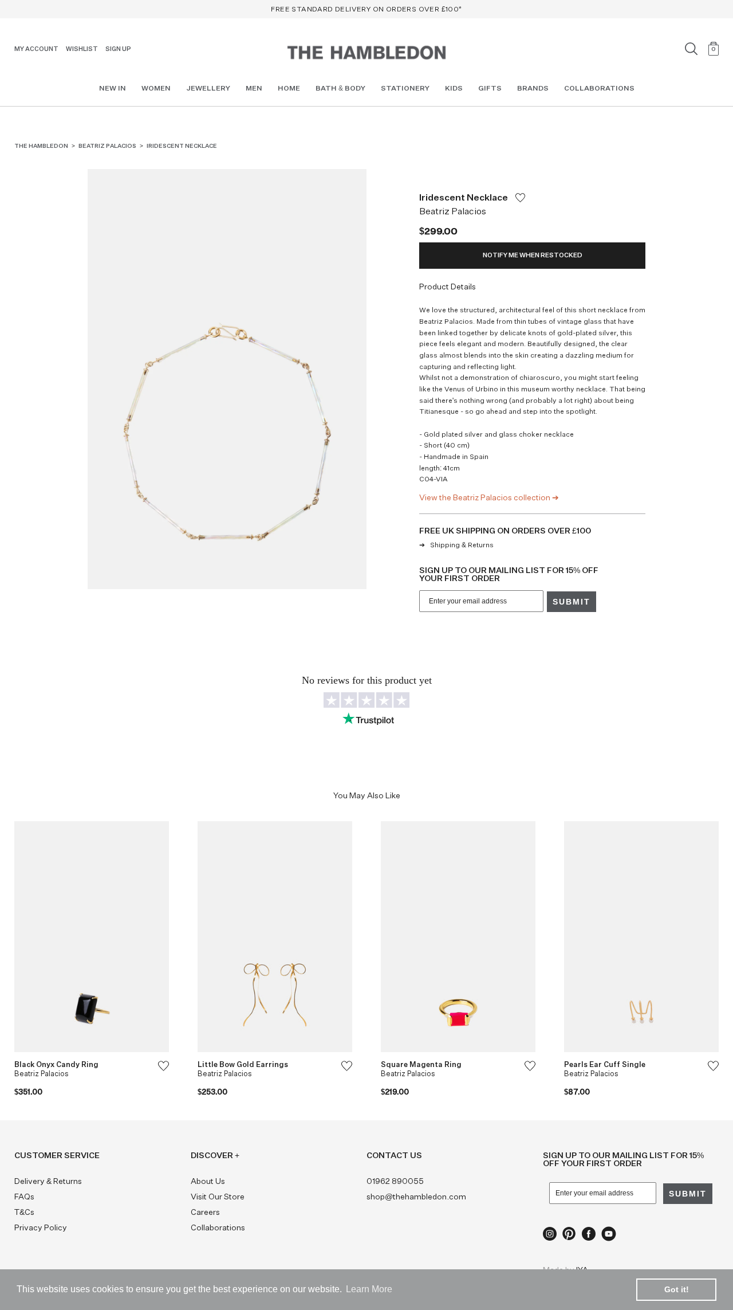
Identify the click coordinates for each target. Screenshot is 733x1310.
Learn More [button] (369, 1289)
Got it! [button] (676, 1289)
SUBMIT (429, 698)
